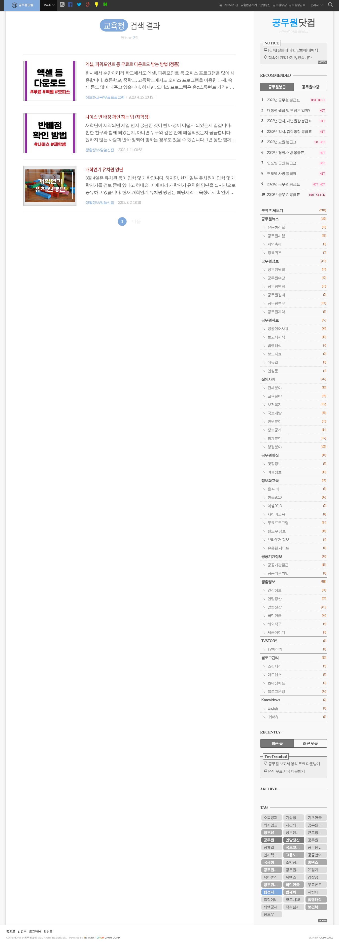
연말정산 (264, 5)
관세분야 (297, 387)
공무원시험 (297, 236)
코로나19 (293, 899)
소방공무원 (294, 862)
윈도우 (269, 914)
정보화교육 (293, 480)
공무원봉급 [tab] (277, 87)
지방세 (313, 892)
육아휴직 (270, 877)
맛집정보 (297, 463)
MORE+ (322, 62)
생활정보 (293, 582)
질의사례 (293, 379)
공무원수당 (279, 5)
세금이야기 (297, 632)
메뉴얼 (297, 362)
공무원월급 (297, 269)
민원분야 (297, 421)
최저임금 (270, 825)
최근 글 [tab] (277, 743)
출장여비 (270, 899)
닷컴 (293, 22)
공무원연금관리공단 (295, 870)
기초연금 (315, 817)
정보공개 (297, 430)
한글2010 (297, 497)
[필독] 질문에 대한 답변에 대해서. (293, 50)
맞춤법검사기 (248, 5)
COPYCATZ (326, 937)
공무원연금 (297, 286)
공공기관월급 (297, 565)
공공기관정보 (293, 556)
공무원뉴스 (293, 219)
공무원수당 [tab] (310, 87)
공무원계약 (297, 312)
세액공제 (270, 907)
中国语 (297, 717)
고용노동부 (294, 855)
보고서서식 (297, 337)
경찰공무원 (316, 877)
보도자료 (297, 354)
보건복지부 (316, 907)
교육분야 (297, 396)
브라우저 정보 (297, 539)
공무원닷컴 (26, 5)
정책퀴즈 (297, 252)
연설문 (297, 371)
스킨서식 (297, 666)
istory (89, 937)
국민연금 (297, 615)
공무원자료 (293, 320)
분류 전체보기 (293, 210)
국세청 (269, 862)
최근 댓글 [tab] (310, 743)
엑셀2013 (297, 506)
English (297, 708)
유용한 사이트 (297, 548)
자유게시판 (231, 5)
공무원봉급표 (297, 5)
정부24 (269, 832)
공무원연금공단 (273, 884)
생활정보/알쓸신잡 (99, 150)
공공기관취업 (297, 573)
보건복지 (297, 404)
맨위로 (47, 931)
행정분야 (297, 447)
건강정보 (297, 590)
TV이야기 (297, 649)
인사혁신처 (272, 855)
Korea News (293, 700)
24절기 (313, 870)
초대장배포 (297, 683)
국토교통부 (294, 847)
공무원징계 (297, 295)
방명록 (22, 931)
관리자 (314, 5)
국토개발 (297, 413)
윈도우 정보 (297, 531)
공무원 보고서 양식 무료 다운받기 (294, 764)
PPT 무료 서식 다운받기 (286, 771)
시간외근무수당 (295, 825)
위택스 (291, 877)
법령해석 (297, 345)
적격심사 (293, 907)
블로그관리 (293, 658)
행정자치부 (272, 892)
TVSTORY (293, 641)
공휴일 (269, 847)
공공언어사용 (297, 328)
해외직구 (297, 624)
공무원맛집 (293, 455)
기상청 (291, 817)
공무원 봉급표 (317, 825)
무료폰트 (315, 884)
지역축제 (297, 244)
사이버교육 (297, 514)
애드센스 (297, 674)
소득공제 (270, 817)
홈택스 (313, 862)
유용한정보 (297, 227)
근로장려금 (316, 832)
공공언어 (315, 855)
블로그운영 (297, 691)
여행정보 (297, 472)
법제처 (291, 892)
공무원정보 (293, 261)
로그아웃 (35, 931)
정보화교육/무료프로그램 (104, 97)
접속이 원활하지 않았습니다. (290, 57)
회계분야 (297, 438)
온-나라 (297, 489)
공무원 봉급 (317, 847)
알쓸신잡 (297, 607)
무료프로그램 (297, 523)
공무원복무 (297, 303)
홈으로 (10, 931)
